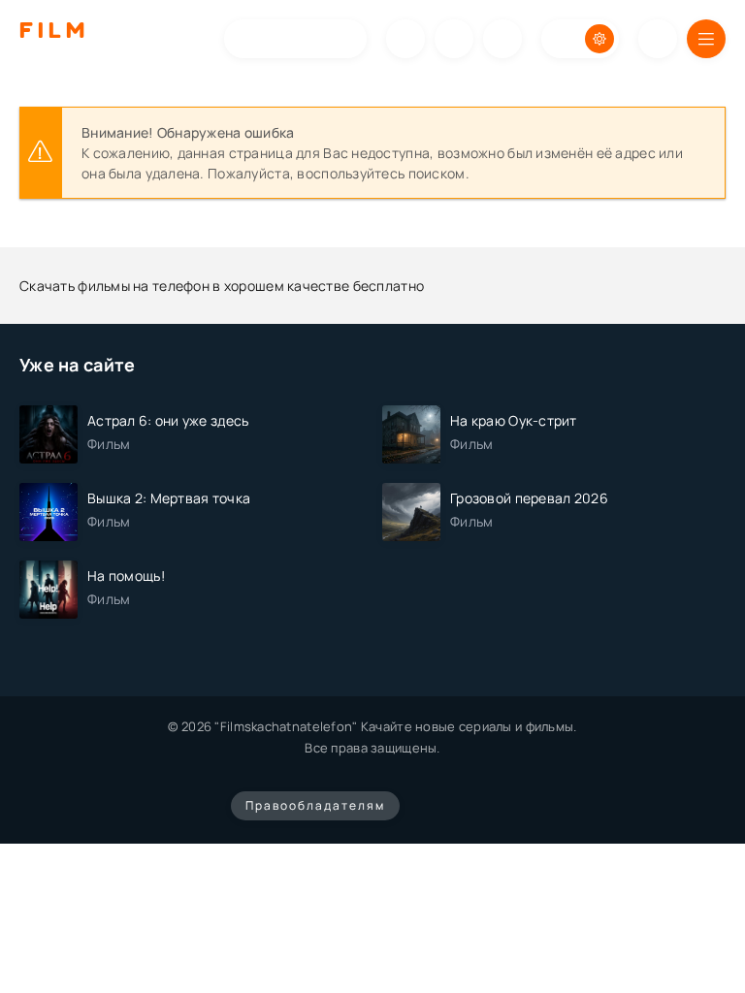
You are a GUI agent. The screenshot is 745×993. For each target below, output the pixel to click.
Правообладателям (315, 805)
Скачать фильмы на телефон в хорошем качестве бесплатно (221, 285)
